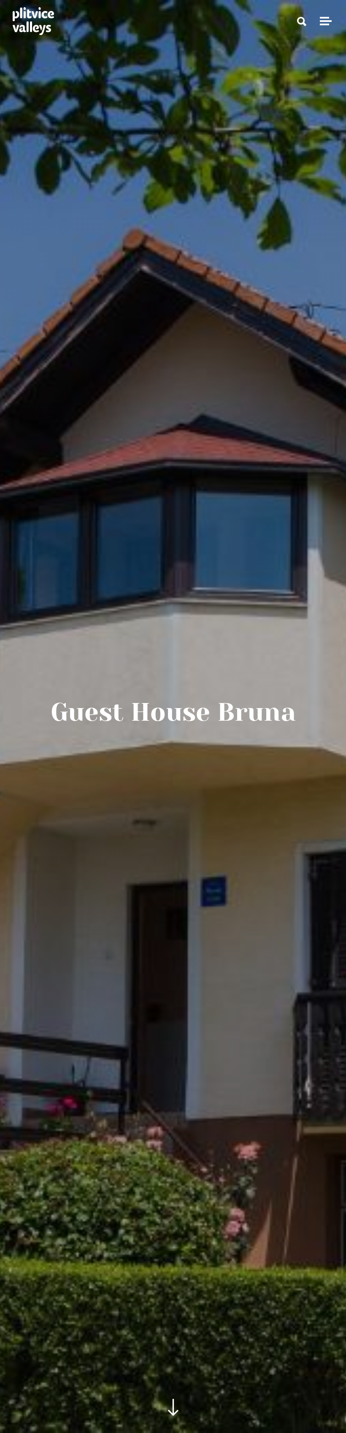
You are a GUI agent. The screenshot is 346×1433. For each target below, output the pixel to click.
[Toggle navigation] (324, 21)
